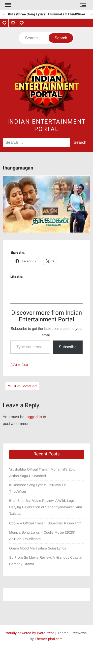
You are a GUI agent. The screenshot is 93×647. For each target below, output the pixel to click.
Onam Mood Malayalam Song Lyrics (37, 548)
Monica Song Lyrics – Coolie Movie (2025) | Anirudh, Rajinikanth (43, 535)
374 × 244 (19, 365)
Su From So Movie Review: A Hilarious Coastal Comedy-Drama (45, 560)
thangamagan (25, 386)
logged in (34, 417)
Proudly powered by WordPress (29, 633)
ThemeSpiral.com (48, 639)
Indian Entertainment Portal (46, 125)
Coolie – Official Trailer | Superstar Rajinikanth (45, 523)
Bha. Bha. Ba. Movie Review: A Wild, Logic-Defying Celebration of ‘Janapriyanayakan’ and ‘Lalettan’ (45, 507)
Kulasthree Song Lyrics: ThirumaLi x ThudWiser (45, 14)
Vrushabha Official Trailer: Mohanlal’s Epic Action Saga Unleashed (42, 472)
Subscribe (68, 347)
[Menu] (8, 5)
